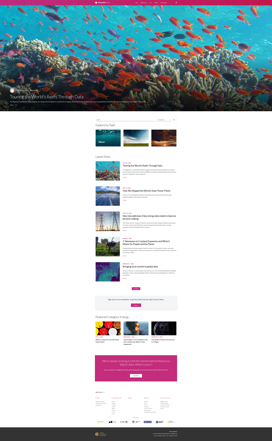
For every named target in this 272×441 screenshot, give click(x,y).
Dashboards (144, 2)
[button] (3, 58)
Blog (150, 2)
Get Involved (164, 2)
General (12, 105)
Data (136, 2)
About (156, 2)
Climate (125, 200)
